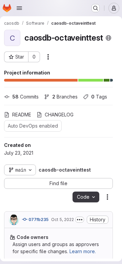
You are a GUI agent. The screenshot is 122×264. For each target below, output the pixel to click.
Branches (65, 97)
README (21, 114)
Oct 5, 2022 (62, 219)
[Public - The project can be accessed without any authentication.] (108, 38)
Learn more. (82, 251)
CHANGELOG (59, 114)
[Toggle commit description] (79, 220)
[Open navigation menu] (19, 8)
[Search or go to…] (96, 8)
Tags (99, 97)
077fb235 (37, 219)
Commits (25, 97)
